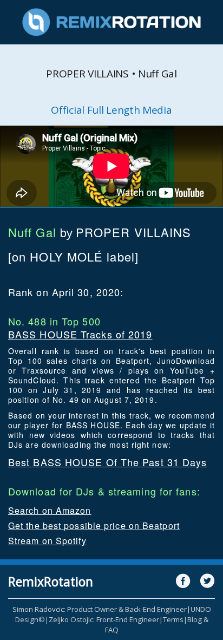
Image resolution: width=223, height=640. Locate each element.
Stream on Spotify (47, 540)
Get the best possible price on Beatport (94, 525)
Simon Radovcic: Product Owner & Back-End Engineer (99, 609)
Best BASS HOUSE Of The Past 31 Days (107, 462)
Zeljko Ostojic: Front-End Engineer (104, 619)
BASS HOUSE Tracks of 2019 (80, 334)
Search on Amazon (49, 510)
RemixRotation (50, 581)
